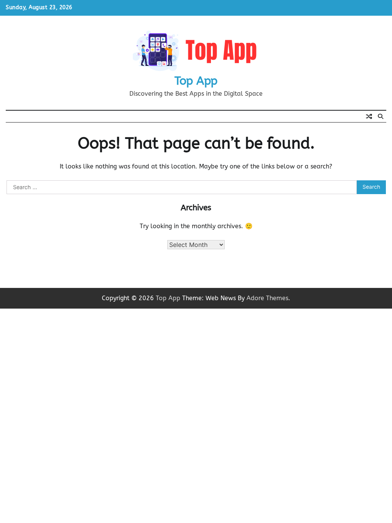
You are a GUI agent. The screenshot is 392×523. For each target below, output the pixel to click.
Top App (196, 81)
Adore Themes (267, 298)
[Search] (380, 116)
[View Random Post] (369, 116)
